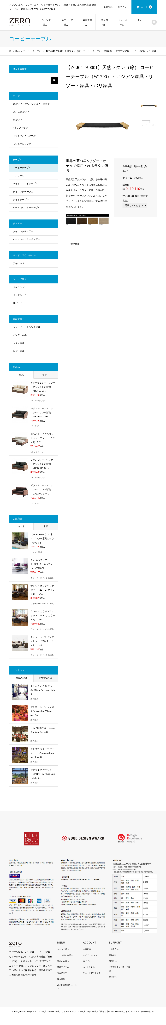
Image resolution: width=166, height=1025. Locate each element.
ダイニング (18, 287)
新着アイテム (63, 967)
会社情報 (113, 976)
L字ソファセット (21, 127)
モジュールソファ (22, 143)
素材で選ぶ (86, 22)
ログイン (122, 7)
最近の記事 (21, 678)
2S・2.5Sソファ (21, 111)
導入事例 (103, 22)
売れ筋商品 (62, 973)
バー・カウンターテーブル (26, 207)
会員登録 (108, 7)
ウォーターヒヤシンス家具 (26, 327)
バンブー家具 (20, 335)
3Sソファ (18, 119)
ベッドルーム (20, 295)
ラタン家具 (18, 343)
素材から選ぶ (63, 961)
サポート (140, 22)
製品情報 (75, 244)
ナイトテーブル (21, 199)
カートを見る (89, 967)
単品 (21, 374)
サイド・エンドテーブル (25, 183)
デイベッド (18, 263)
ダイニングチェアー (23, 231)
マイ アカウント (90, 955)
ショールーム (121, 22)
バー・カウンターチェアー (26, 239)
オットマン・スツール (24, 135)
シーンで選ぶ (45, 22)
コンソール (18, 175)
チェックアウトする (92, 973)
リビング (17, 303)
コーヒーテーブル (22, 167)
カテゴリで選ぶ (66, 22)
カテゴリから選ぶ (65, 955)
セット (45, 374)
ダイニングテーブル (23, 191)
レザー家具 (18, 351)
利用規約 (113, 961)
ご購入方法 (114, 949)
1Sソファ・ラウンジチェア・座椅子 (31, 103)
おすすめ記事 (46, 678)
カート (146, 7)
